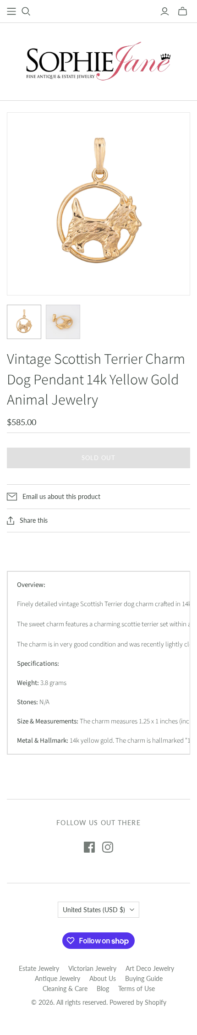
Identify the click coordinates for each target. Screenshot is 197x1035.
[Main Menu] (11, 11)
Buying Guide (144, 978)
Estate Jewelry (39, 968)
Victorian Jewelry (92, 968)
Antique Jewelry (57, 978)
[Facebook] (89, 847)
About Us (102, 978)
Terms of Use (136, 988)
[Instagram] (107, 847)
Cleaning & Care (65, 988)
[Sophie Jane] (98, 59)
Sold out (98, 457)
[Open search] (26, 11)
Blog (103, 988)
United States (94, 910)
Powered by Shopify (137, 1002)
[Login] (165, 11)
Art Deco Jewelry (150, 968)
